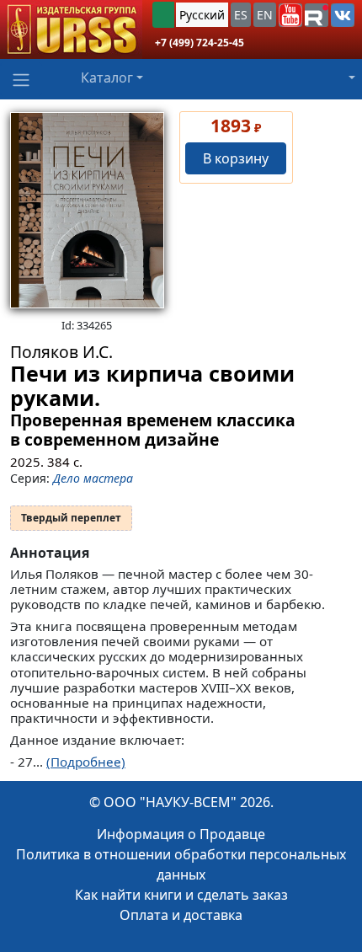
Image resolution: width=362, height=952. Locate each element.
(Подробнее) (85, 761)
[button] (290, 15)
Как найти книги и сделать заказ (181, 894)
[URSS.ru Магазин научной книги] (71, 29)
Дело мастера (93, 478)
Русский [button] (202, 15)
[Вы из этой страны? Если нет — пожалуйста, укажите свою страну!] (163, 15)
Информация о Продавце (181, 834)
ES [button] (241, 15)
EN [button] (265, 15)
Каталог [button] (107, 77)
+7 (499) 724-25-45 (199, 42)
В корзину (236, 158)
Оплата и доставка (181, 915)
